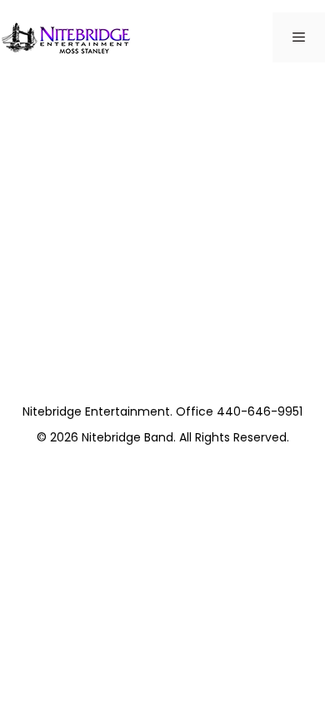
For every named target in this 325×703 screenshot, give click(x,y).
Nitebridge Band (127, 437)
